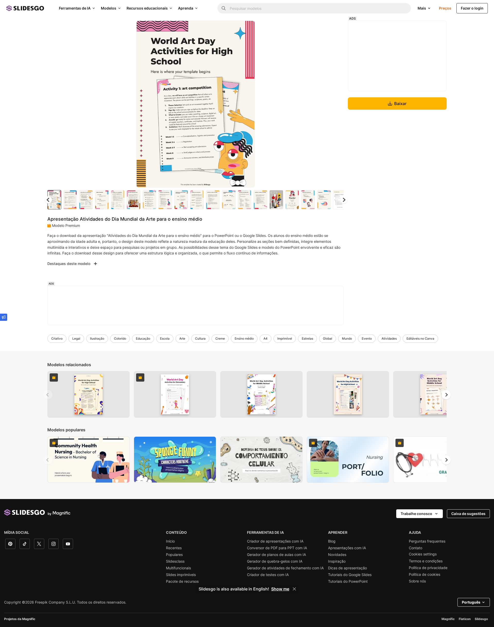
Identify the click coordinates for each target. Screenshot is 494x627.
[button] (344, 199)
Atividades (389, 338)
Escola (165, 338)
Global (327, 338)
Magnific (448, 619)
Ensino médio (244, 338)
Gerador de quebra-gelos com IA (274, 561)
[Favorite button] (232, 29)
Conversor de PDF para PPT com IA (277, 548)
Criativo (57, 338)
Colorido (120, 338)
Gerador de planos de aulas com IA (276, 555)
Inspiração (337, 561)
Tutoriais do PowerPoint (348, 581)
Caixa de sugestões (468, 513)
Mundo (347, 338)
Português (471, 602)
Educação (143, 338)
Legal (76, 338)
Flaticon (465, 619)
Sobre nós (417, 581)
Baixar (400, 103)
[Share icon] (246, 29)
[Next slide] (247, 104)
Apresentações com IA (347, 548)
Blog (332, 541)
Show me (280, 589)
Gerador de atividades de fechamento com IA (285, 568)
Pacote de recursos (182, 581)
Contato (415, 548)
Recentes (174, 548)
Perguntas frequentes (427, 541)
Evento (367, 338)
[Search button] (223, 8)
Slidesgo (481, 619)
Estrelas (307, 338)
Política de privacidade (428, 568)
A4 (265, 338)
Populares (174, 555)
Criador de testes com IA (268, 575)
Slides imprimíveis (181, 575)
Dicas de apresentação (347, 568)
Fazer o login (472, 8)
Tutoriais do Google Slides (350, 575)
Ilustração (97, 338)
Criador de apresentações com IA (275, 541)
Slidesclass (175, 561)
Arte (182, 338)
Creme (220, 338)
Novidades (337, 555)
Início (170, 541)
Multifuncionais (178, 568)
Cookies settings (423, 554)
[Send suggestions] (3, 317)
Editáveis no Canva (420, 338)
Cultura (200, 338)
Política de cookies (424, 574)
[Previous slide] (47, 394)
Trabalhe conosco (416, 513)
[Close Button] (294, 589)
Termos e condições (426, 561)
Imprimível (284, 338)
